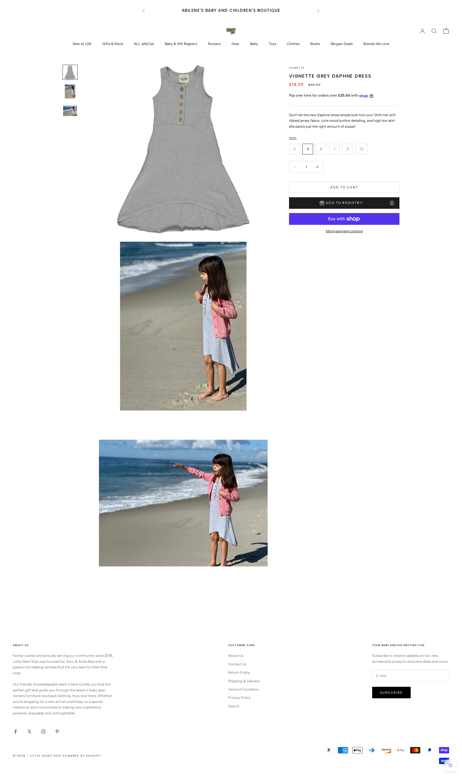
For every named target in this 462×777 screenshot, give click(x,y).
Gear (235, 43)
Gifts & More (112, 43)
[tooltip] (392, 203)
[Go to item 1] (70, 72)
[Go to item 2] (70, 91)
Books (315, 43)
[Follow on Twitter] (29, 731)
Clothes (293, 43)
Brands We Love (376, 43)
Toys (272, 43)
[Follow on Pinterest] (57, 731)
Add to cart (344, 187)
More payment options (344, 231)
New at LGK (82, 43)
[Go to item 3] (70, 110)
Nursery (214, 43)
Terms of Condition (243, 689)
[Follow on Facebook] (15, 731)
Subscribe (391, 693)
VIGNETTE (296, 68)
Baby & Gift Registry (181, 43)
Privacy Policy (239, 697)
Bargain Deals (342, 43)
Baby (254, 43)
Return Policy (239, 672)
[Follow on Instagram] (43, 731)
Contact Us (237, 664)
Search (233, 706)
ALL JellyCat (144, 43)
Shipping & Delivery (244, 681)
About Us (235, 655)
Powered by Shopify (82, 755)
